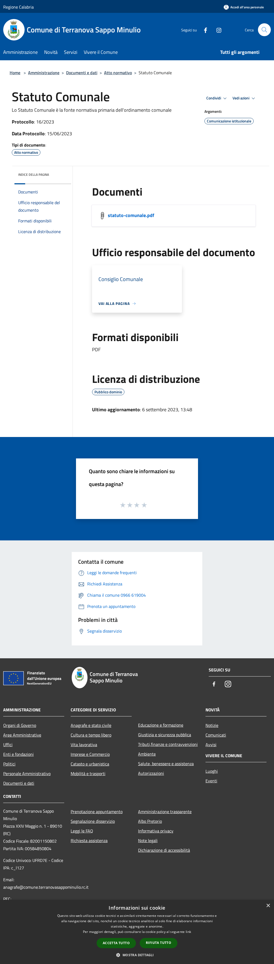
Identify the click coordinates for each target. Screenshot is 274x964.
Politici (9, 764)
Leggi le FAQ (82, 831)
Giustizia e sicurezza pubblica (164, 734)
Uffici (8, 744)
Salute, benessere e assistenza (166, 763)
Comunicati (216, 735)
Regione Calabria (18, 7)
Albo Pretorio (150, 821)
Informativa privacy (155, 831)
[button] (137, 955)
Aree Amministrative (22, 735)
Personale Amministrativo (27, 773)
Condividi (214, 98)
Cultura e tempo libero (91, 735)
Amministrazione (43, 72)
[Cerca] (264, 29)
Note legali (148, 840)
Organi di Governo (19, 725)
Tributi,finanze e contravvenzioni (168, 744)
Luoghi (212, 771)
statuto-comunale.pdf (131, 215)
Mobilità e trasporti (88, 773)
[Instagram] (216, 29)
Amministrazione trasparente (165, 811)
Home (15, 72)
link (188, 931)
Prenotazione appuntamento (97, 811)
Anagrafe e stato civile (91, 725)
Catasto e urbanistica (90, 764)
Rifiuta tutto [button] (158, 942)
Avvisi (211, 744)
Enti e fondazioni (18, 754)
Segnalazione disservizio (93, 821)
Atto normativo (118, 72)
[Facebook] (203, 29)
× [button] (268, 906)
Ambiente (147, 754)
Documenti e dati (81, 72)
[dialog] (137, 932)
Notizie (212, 725)
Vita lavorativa (84, 744)
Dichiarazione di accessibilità (164, 850)
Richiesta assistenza (89, 840)
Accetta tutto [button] (116, 943)
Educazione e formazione (160, 725)
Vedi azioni (241, 98)
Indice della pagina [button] (33, 174)
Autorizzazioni (151, 773)
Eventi (211, 781)
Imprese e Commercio (90, 754)
